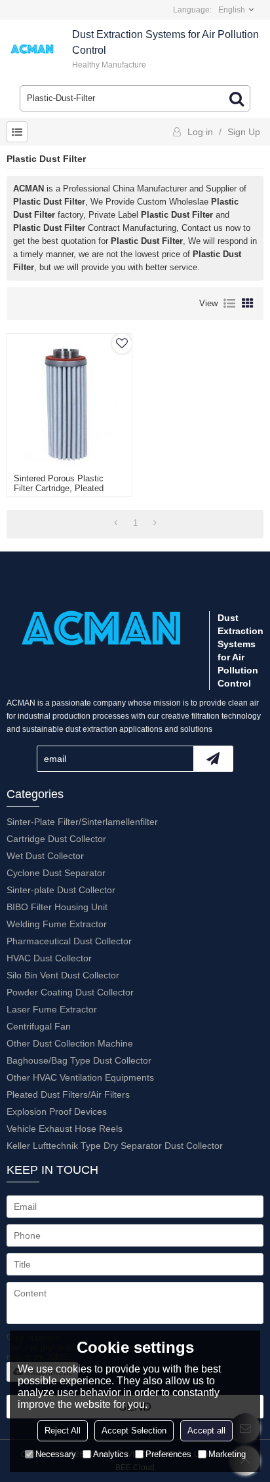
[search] (236, 98)
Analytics (110, 1454)
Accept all (206, 1430)
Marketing (227, 1454)
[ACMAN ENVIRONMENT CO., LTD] (33, 49)
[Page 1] (115, 523)
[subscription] (213, 758)
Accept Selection (134, 1430)
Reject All (63, 1430)
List (229, 303)
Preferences (168, 1454)
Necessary (55, 1454)
